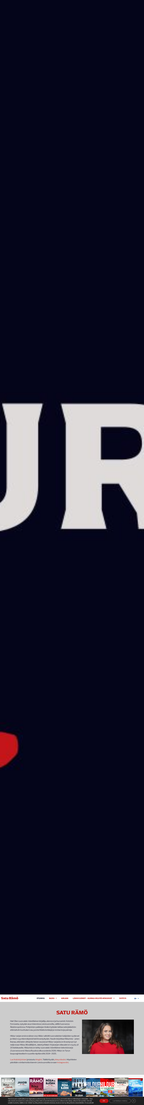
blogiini (39, 1059)
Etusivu (41, 998)
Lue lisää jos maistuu (120, 1101)
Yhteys (122, 998)
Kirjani (64, 998)
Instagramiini (62, 1062)
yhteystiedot (60, 1059)
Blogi (51, 998)
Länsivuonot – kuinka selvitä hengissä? (92, 998)
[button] (3, 1089)
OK (104, 1101)
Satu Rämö (9, 998)
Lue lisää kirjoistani (18, 1059)
